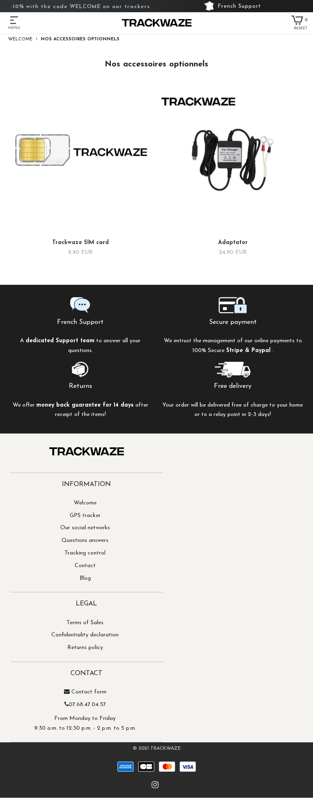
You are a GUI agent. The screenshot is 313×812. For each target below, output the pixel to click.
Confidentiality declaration (85, 635)
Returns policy (85, 648)
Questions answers (85, 540)
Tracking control (85, 553)
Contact (85, 566)
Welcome (85, 503)
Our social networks (85, 528)
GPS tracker (85, 516)
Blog (85, 578)
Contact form (88, 692)
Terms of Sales (85, 623)
